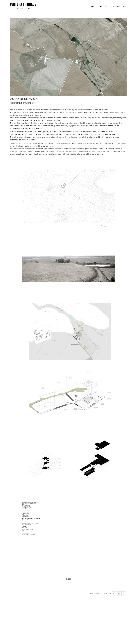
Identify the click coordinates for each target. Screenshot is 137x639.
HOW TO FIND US (95, 594)
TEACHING (115, 6)
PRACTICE (94, 6)
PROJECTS (104, 6)
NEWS (124, 6)
